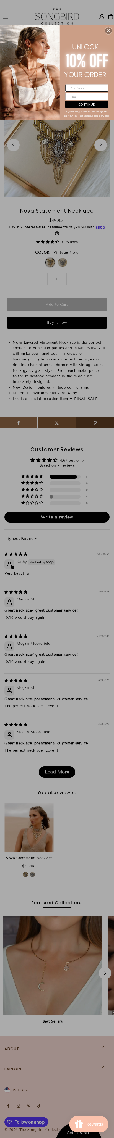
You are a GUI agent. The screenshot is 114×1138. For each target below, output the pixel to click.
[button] (108, 30)
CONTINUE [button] (86, 104)
